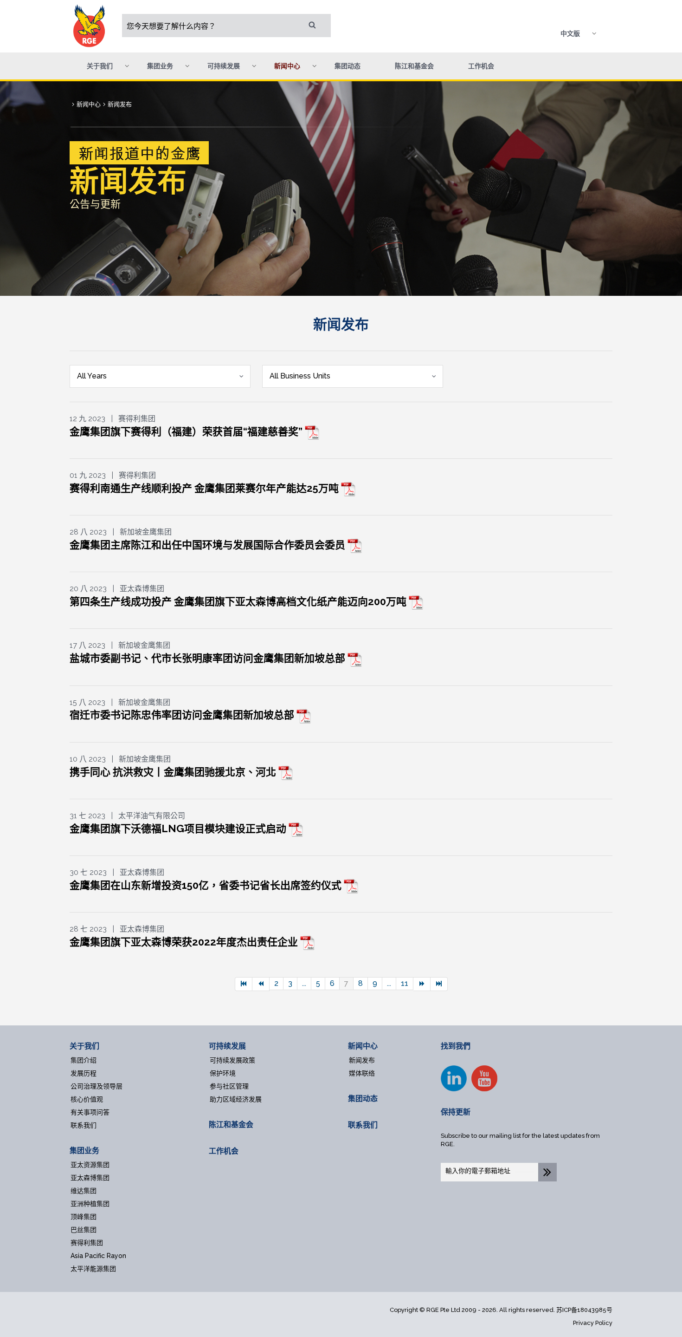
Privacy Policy (592, 1322)
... (304, 983)
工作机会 (481, 66)
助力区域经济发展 (236, 1099)
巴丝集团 (84, 1229)
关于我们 (84, 1046)
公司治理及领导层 (96, 1086)
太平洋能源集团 (93, 1268)
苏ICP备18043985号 (584, 1309)
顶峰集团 (84, 1216)
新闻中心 (363, 1046)
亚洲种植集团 (90, 1203)
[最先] (243, 984)
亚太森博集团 (90, 1177)
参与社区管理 (229, 1086)
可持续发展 (227, 1046)
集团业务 (84, 1150)
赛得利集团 (87, 1242)
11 (404, 983)
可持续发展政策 (232, 1060)
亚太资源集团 (90, 1164)
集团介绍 (84, 1060)
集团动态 (347, 66)
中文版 (570, 33)
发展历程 (84, 1073)
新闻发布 (362, 1060)
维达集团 (84, 1190)
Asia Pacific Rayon (98, 1255)
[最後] (439, 984)
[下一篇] (422, 984)
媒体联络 (362, 1073)
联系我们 (84, 1125)
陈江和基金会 (414, 66)
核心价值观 (87, 1099)
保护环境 (223, 1073)
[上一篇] (261, 984)
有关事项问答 (90, 1112)
